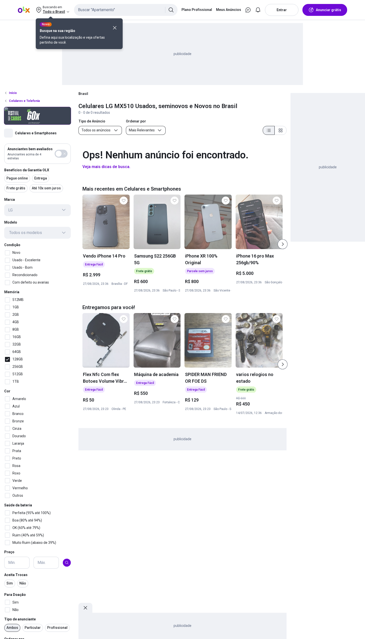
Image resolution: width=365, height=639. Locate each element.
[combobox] (126, 10)
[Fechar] (115, 27)
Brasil (83, 93)
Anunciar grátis (328, 10)
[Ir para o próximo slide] (283, 244)
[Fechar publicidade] (85, 608)
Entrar (282, 10)
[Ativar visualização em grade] (281, 130)
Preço (9, 552)
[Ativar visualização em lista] (269, 130)
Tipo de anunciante (20, 619)
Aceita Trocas (16, 575)
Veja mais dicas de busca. (106, 166)
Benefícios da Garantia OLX (26, 170)
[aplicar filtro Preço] (67, 563)
